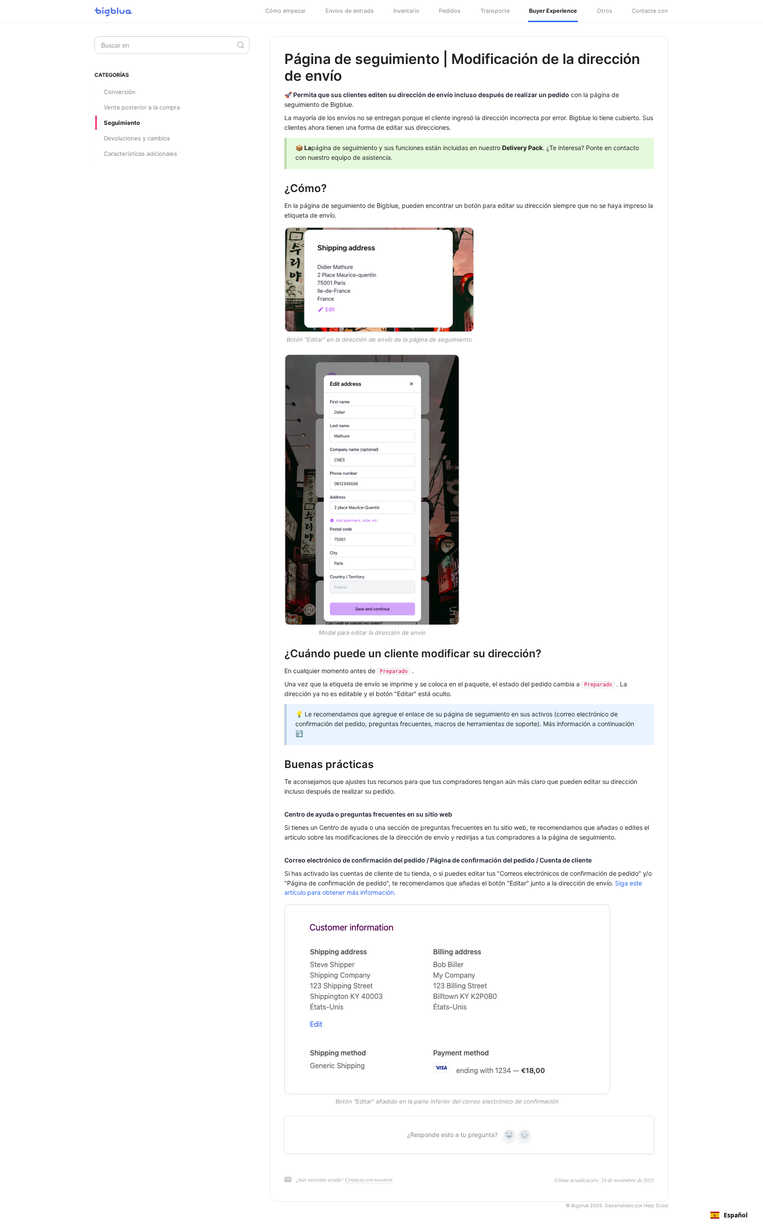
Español (736, 1215)
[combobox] (729, 1215)
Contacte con (650, 11)
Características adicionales (140, 153)
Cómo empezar (285, 11)
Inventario (406, 11)
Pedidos (450, 11)
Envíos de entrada (349, 11)
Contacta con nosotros (369, 1179)
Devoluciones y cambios (137, 138)
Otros (604, 11)
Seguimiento (122, 122)
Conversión (120, 91)
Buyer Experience (553, 11)
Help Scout (656, 1206)
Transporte (495, 11)
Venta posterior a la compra (142, 107)
